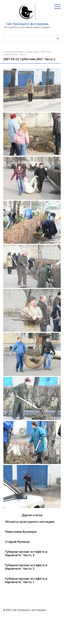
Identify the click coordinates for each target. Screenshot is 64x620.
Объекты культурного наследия (29, 522)
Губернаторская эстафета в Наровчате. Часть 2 (26, 566)
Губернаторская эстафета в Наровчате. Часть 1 (26, 580)
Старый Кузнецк (17, 542)
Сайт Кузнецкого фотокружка (27, 24)
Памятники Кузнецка (20, 532)
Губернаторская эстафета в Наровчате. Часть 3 (26, 553)
